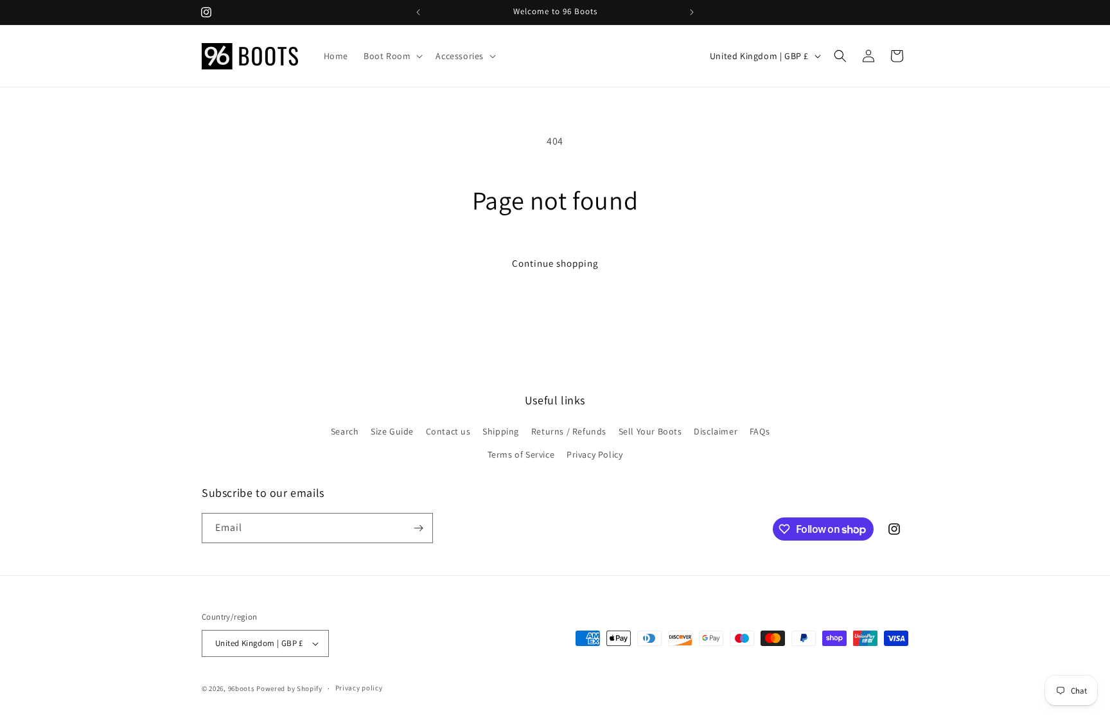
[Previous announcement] (418, 12)
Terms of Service (521, 454)
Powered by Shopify (289, 688)
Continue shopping (555, 263)
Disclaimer (715, 431)
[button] (392, 55)
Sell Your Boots (650, 431)
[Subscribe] (418, 528)
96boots (241, 688)
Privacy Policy (594, 454)
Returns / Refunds (568, 431)
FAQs (760, 431)
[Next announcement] (692, 12)
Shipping (500, 431)
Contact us (448, 431)
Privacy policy (359, 687)
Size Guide (392, 431)
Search (345, 431)
